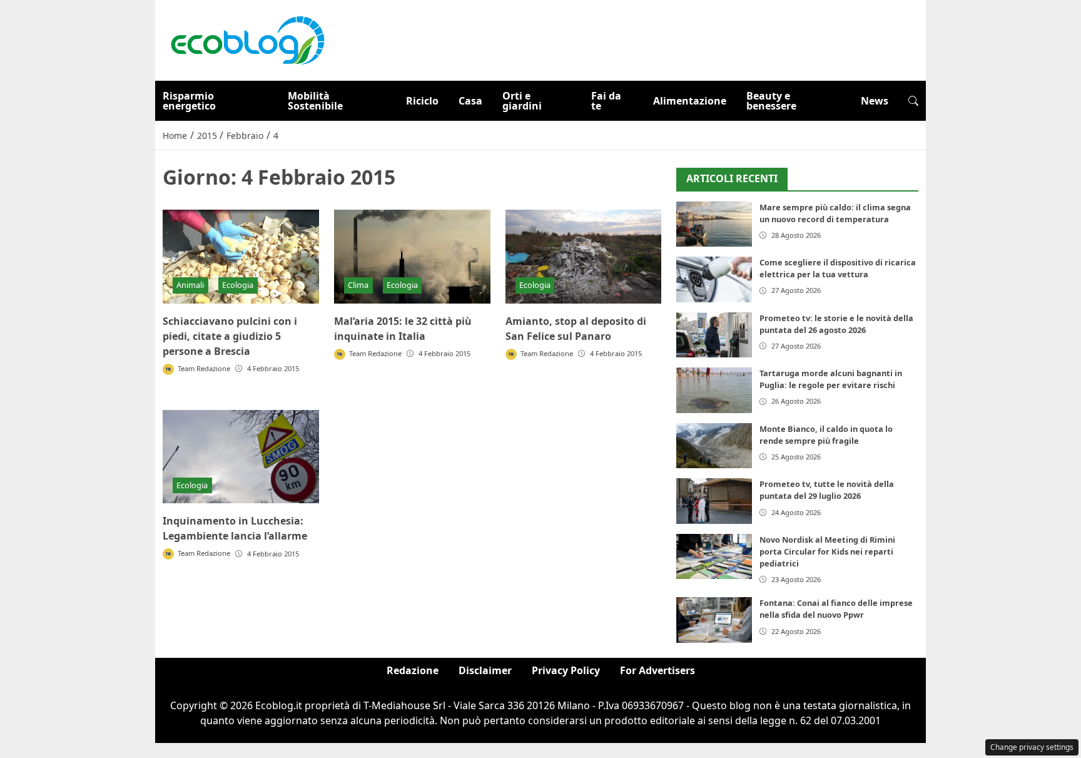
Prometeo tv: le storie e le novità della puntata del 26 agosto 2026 (836, 323)
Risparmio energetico (189, 101)
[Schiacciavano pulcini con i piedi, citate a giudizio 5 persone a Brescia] (241, 257)
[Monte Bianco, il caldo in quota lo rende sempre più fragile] (714, 446)
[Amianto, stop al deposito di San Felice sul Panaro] (583, 257)
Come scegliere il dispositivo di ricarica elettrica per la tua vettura (837, 268)
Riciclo (422, 101)
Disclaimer (485, 670)
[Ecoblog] (247, 39)
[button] (913, 100)
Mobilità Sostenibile (315, 101)
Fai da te (606, 101)
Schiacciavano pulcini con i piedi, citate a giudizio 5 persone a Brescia (230, 336)
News (874, 101)
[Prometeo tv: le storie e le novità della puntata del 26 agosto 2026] (714, 335)
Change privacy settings (1031, 747)
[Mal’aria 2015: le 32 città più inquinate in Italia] (412, 257)
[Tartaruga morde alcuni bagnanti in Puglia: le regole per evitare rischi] (714, 390)
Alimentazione (689, 101)
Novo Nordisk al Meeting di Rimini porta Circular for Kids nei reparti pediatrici (827, 551)
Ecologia (237, 284)
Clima (358, 284)
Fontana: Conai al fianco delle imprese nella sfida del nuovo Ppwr (836, 608)
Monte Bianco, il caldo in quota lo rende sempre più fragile (826, 434)
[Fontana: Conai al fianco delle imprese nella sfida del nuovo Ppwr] (714, 620)
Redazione (413, 670)
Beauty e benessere (771, 101)
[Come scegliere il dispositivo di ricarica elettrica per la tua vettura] (714, 279)
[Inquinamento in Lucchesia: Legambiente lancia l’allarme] (241, 457)
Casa (470, 101)
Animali (190, 284)
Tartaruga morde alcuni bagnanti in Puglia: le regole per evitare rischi (830, 379)
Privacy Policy (566, 670)
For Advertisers (657, 670)
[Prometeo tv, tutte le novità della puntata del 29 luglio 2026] (714, 501)
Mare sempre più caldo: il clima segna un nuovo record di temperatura (835, 213)
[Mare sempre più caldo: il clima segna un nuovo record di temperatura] (714, 224)
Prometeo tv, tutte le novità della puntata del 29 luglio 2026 (826, 489)
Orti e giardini (522, 101)
